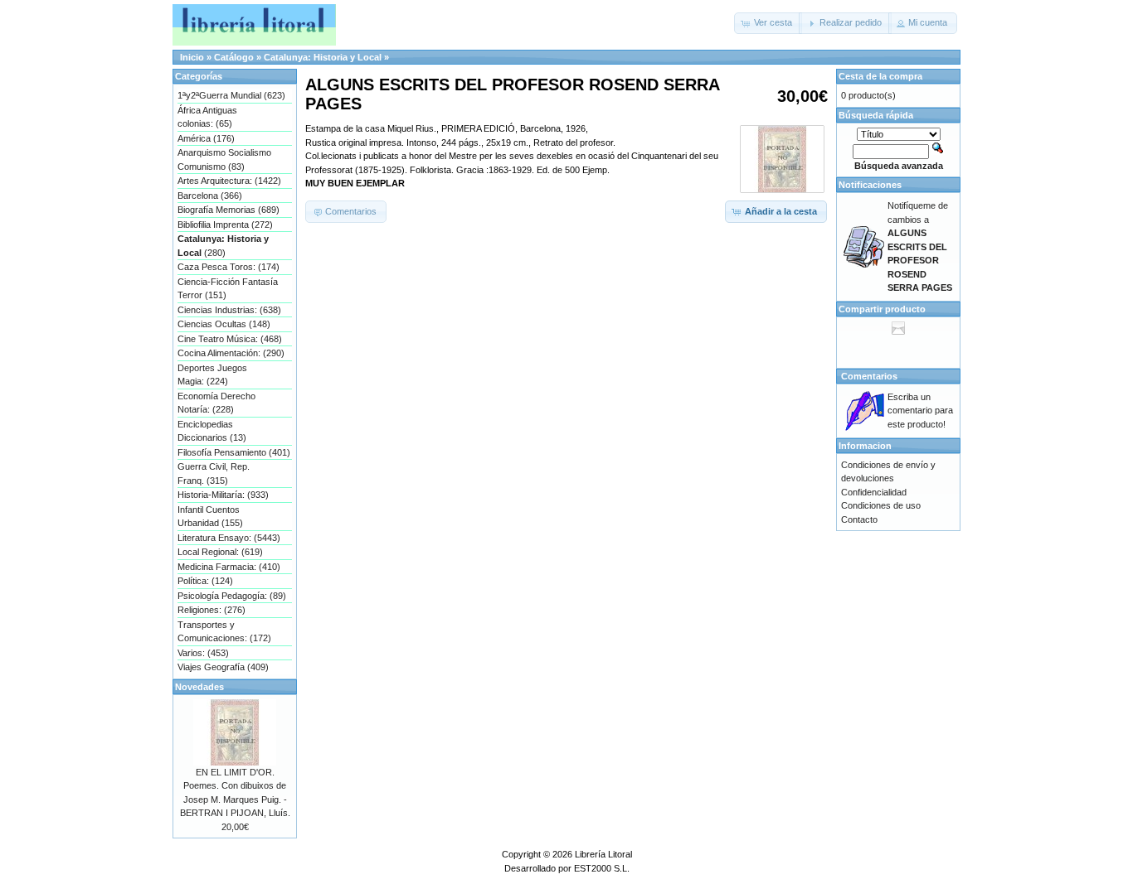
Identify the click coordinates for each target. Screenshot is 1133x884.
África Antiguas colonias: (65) (207, 117)
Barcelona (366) (209, 195)
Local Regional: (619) (220, 552)
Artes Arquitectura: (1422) (229, 181)
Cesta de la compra (880, 76)
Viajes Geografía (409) (223, 667)
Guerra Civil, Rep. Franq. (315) (213, 473)
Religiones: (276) (211, 610)
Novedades (199, 687)
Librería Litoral (603, 854)
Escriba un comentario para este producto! (920, 410)
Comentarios (869, 376)
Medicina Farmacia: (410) (228, 567)
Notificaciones (870, 185)
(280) (223, 246)
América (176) (206, 138)
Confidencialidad (874, 492)
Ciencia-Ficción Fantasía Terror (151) (227, 289)
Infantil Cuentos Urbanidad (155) (210, 517)
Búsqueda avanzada (898, 166)
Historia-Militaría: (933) (223, 495)
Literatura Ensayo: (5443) (228, 538)
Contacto (859, 519)
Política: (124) (205, 581)
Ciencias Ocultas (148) (223, 324)
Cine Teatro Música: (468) (229, 339)
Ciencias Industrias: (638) (229, 310)
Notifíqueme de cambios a (919, 246)
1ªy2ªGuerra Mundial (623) (231, 95)
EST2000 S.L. (602, 868)
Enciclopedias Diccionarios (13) (211, 431)
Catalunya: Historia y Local (323, 57)
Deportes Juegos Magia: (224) (212, 375)
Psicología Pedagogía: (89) (231, 596)
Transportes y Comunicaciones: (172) (224, 632)
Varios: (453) (203, 653)
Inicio (192, 57)
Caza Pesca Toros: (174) (228, 267)
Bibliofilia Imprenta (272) (225, 224)
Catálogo (234, 57)
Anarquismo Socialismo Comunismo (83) (224, 159)
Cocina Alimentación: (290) (230, 353)
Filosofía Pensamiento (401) (233, 452)
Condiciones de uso (881, 505)
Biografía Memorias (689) (228, 210)
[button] (768, 23)
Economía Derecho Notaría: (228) (216, 403)
